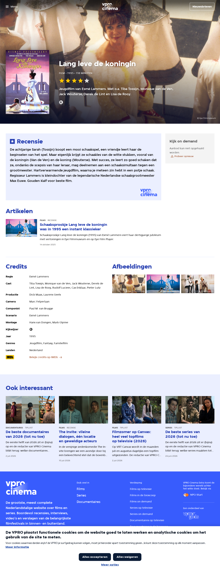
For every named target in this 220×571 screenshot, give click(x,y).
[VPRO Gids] (191, 515)
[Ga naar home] (110, 6)
